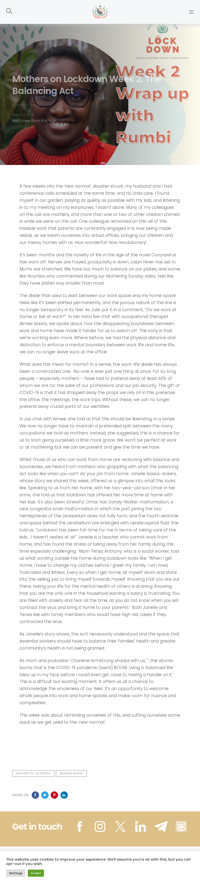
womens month (71, 773)
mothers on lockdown (33, 773)
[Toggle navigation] (162, 12)
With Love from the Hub (34, 120)
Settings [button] (15, 873)
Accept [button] (36, 873)
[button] (9, 11)
